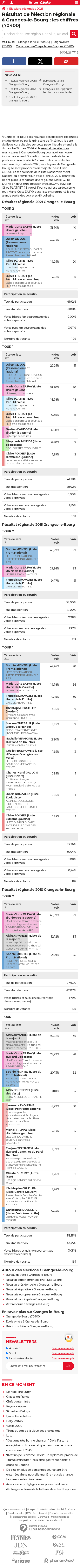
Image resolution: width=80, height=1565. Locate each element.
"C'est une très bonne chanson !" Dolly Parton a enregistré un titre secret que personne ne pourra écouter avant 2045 (39, 1445)
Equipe (31, 1509)
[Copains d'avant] (21, 1553)
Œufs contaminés (18, 1401)
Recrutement (40, 1513)
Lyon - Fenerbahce (18, 1416)
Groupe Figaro (25, 1520)
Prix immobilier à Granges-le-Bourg (29, 1326)
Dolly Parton (14, 1421)
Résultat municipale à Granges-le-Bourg (32, 1299)
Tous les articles (15, 1513)
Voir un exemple (63, 1348)
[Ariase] (21, 1560)
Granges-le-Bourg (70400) (23, 1316)
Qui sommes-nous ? (14, 1509)
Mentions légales (60, 1517)
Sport (12, 1353)
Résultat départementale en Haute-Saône (34, 1280)
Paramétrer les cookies (23, 1517)
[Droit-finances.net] (59, 1545)
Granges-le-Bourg (53, 89)
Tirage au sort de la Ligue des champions (33, 1430)
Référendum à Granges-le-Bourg (27, 1304)
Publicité (61, 1509)
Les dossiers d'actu (20, 1358)
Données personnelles (61, 1513)
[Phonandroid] (59, 1560)
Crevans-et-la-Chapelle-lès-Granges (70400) (45, 46)
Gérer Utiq (43, 1517)
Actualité (14, 1348)
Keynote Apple (16, 1406)
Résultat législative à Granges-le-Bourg (31, 1289)
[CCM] (59, 1537)
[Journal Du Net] (21, 1545)
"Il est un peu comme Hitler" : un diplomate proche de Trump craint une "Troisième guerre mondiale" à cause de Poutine (42, 1459)
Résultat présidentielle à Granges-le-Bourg (34, 1284)
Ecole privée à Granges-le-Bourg (27, 1321)
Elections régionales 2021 (26, 8)
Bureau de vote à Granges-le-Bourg (29, 1275)
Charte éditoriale (46, 1509)
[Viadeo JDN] (59, 1553)
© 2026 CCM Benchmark (49, 1520)
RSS (28, 1513)
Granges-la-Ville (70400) (34, 42)
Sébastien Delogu (18, 1411)
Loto (9, 1435)
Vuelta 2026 (14, 1426)
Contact (72, 1509)
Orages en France (17, 1396)
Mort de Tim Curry (18, 1392)
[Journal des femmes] (21, 1537)
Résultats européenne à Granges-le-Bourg (34, 1294)
